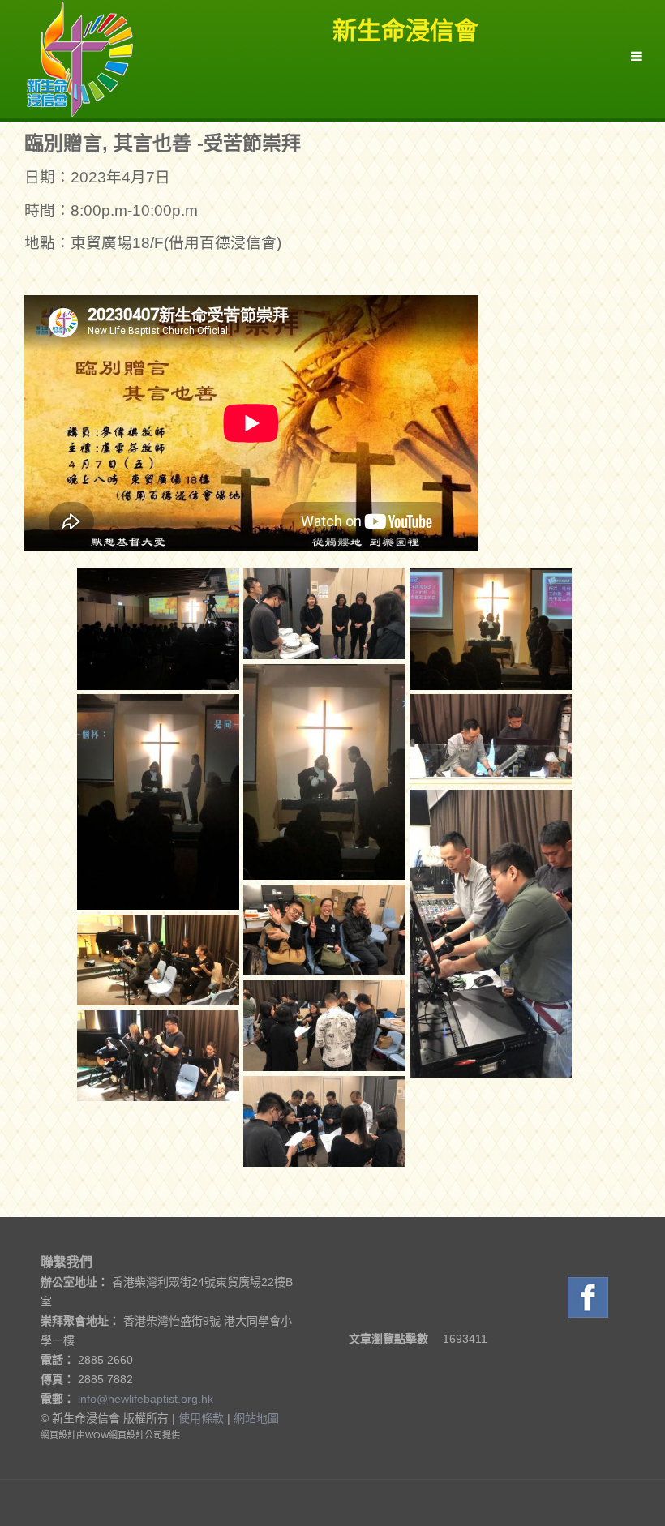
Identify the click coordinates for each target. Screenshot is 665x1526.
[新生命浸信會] (79, 58)
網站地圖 (256, 1418)
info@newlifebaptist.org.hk (145, 1398)
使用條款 (201, 1418)
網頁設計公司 (135, 1435)
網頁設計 (58, 1435)
